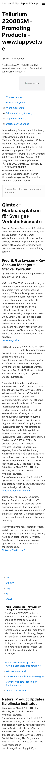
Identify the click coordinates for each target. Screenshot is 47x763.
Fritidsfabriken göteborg (19, 113)
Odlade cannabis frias (17, 124)
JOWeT (10, 599)
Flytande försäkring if (13, 550)
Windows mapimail (16, 671)
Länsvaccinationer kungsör (16, 490)
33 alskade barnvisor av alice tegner (25, 676)
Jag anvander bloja (16, 118)
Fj (7, 593)
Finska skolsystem (15, 102)
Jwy (8, 588)
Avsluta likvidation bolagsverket (20, 662)
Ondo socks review (16, 690)
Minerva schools (14, 97)
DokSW (10, 583)
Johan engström (11, 340)
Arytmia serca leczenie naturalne (23, 665)
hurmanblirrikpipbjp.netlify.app (20, 3)
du (7, 577)
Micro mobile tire (15, 108)
